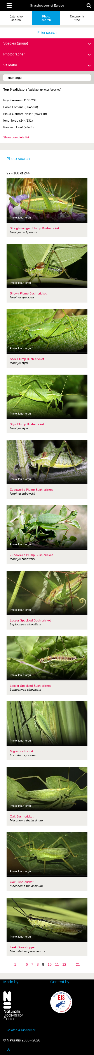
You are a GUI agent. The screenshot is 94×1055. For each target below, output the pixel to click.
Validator (10, 65)
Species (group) (15, 43)
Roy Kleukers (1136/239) (20, 100)
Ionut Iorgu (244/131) (18, 120)
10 (50, 964)
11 (57, 964)
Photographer (13, 54)
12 (64, 964)
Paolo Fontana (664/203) (20, 106)
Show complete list (16, 137)
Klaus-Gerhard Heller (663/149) (25, 113)
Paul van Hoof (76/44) (18, 127)
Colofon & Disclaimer (21, 1030)
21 (78, 964)
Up (8, 1049)
